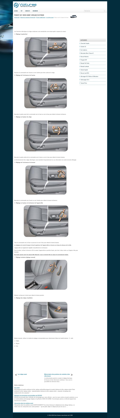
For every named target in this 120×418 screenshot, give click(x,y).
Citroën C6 (83, 46)
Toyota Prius (84, 83)
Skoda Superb (84, 70)
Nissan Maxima (84, 56)
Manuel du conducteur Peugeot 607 (27, 17)
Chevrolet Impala (85, 43)
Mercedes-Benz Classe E (87, 53)
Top (21, 11)
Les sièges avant (49, 17)
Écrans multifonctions (40, 17)
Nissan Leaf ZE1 (85, 73)
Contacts (27, 11)
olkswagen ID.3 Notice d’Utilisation (89, 76)
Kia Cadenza (84, 50)
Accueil (16, 11)
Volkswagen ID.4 (85, 79)
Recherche (35, 11)
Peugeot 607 (17, 17)
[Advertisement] (46, 24)
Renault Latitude (85, 66)
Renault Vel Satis (85, 63)
